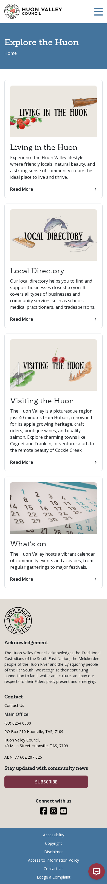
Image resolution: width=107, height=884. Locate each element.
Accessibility (53, 834)
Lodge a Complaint (54, 877)
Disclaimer (53, 851)
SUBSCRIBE (46, 782)
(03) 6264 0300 (17, 723)
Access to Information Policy (53, 860)
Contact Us (14, 705)
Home (10, 53)
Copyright (53, 843)
